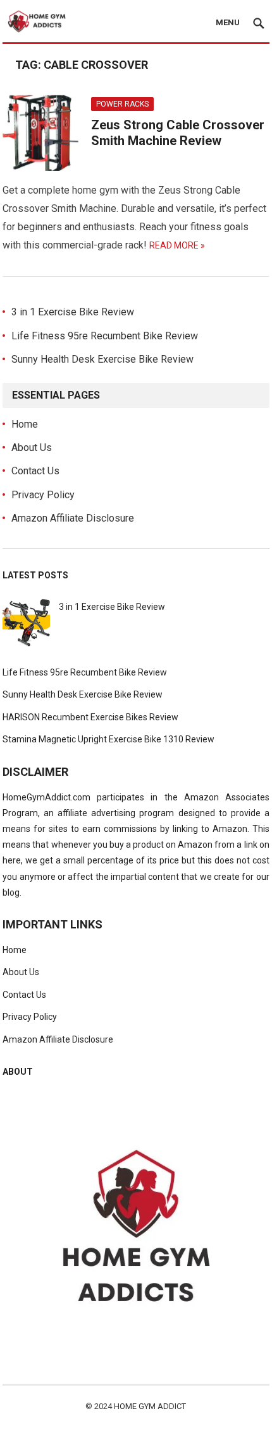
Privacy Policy (43, 495)
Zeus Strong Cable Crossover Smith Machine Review (177, 133)
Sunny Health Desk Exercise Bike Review (102, 359)
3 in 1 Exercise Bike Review (72, 312)
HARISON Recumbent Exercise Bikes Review (90, 717)
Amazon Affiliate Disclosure (72, 518)
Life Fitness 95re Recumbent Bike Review (104, 336)
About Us (31, 447)
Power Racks (122, 104)
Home (24, 424)
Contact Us (35, 471)
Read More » (177, 245)
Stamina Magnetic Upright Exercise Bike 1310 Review (108, 739)
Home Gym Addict (150, 1406)
